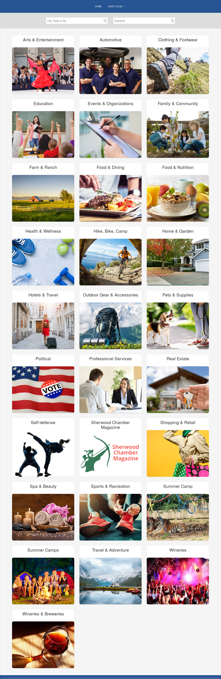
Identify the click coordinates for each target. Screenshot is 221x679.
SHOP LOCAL (115, 6)
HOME (98, 6)
